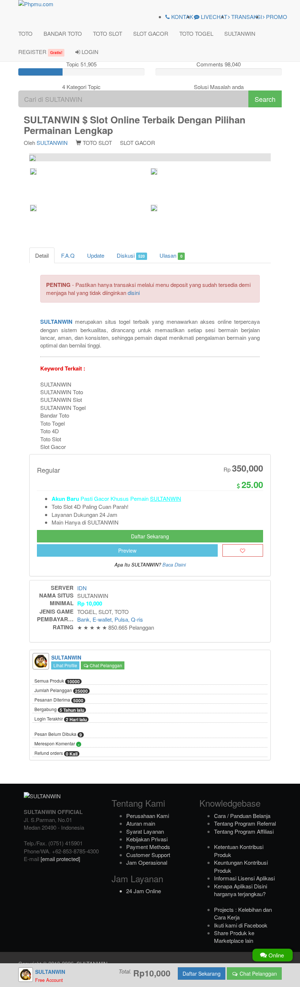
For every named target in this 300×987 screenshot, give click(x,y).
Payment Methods (148, 846)
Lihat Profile (65, 665)
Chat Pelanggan (105, 665)
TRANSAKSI (246, 16)
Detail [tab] (42, 255)
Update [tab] (95, 255)
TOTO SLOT (107, 33)
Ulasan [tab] (171, 255)
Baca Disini (174, 564)
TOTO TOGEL (196, 33)
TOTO (25, 33)
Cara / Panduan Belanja (242, 815)
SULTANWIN (239, 33)
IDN (82, 588)
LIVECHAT (213, 16)
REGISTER (40, 51)
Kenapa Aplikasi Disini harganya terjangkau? (240, 890)
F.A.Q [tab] (68, 255)
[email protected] (60, 859)
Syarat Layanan (145, 831)
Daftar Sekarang (150, 536)
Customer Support (148, 855)
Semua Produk (57, 681)
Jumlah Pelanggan (61, 690)
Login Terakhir (60, 719)
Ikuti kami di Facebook (240, 925)
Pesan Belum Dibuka (58, 734)
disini (134, 292)
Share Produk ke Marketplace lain (234, 936)
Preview (127, 550)
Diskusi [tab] (131, 255)
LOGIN (89, 51)
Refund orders (56, 753)
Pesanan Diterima (58, 700)
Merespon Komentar (56, 744)
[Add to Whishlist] (242, 550)
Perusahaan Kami (147, 815)
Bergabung (59, 709)
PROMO (276, 16)
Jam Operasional (146, 862)
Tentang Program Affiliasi (244, 831)
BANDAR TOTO (63, 33)
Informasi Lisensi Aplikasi (244, 878)
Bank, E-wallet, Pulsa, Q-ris (110, 619)
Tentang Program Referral (245, 823)
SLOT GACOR (150, 33)
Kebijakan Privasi (147, 839)
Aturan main (140, 823)
